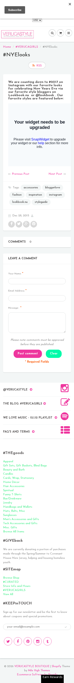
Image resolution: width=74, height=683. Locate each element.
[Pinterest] (28, 641)
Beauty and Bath (14, 469)
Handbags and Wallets (17, 506)
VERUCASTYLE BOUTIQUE (32, 666)
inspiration (35, 194)
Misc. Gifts (10, 527)
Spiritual (8, 490)
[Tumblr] (47, 641)
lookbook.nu (20, 202)
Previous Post (20, 174)
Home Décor (11, 482)
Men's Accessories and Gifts (21, 519)
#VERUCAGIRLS (27, 46)
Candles (8, 473)
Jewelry (7, 502)
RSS (39, 65)
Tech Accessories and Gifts (20, 523)
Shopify (56, 666)
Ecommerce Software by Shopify (37, 674)
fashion (17, 194)
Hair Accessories (13, 486)
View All (8, 594)
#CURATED (11, 582)
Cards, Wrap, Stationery (18, 478)
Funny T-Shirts (12, 494)
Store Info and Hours (16, 586)
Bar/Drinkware (12, 498)
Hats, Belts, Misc (14, 511)
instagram (55, 194)
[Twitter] (8, 641)
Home (7, 46)
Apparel (8, 461)
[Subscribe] (65, 627)
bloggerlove (52, 187)
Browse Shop (11, 577)
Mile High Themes (39, 670)
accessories (31, 187)
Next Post (55, 174)
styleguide (41, 202)
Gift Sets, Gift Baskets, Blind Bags (25, 465)
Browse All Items (13, 531)
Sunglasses (10, 515)
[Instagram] (38, 641)
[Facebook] (18, 641)
